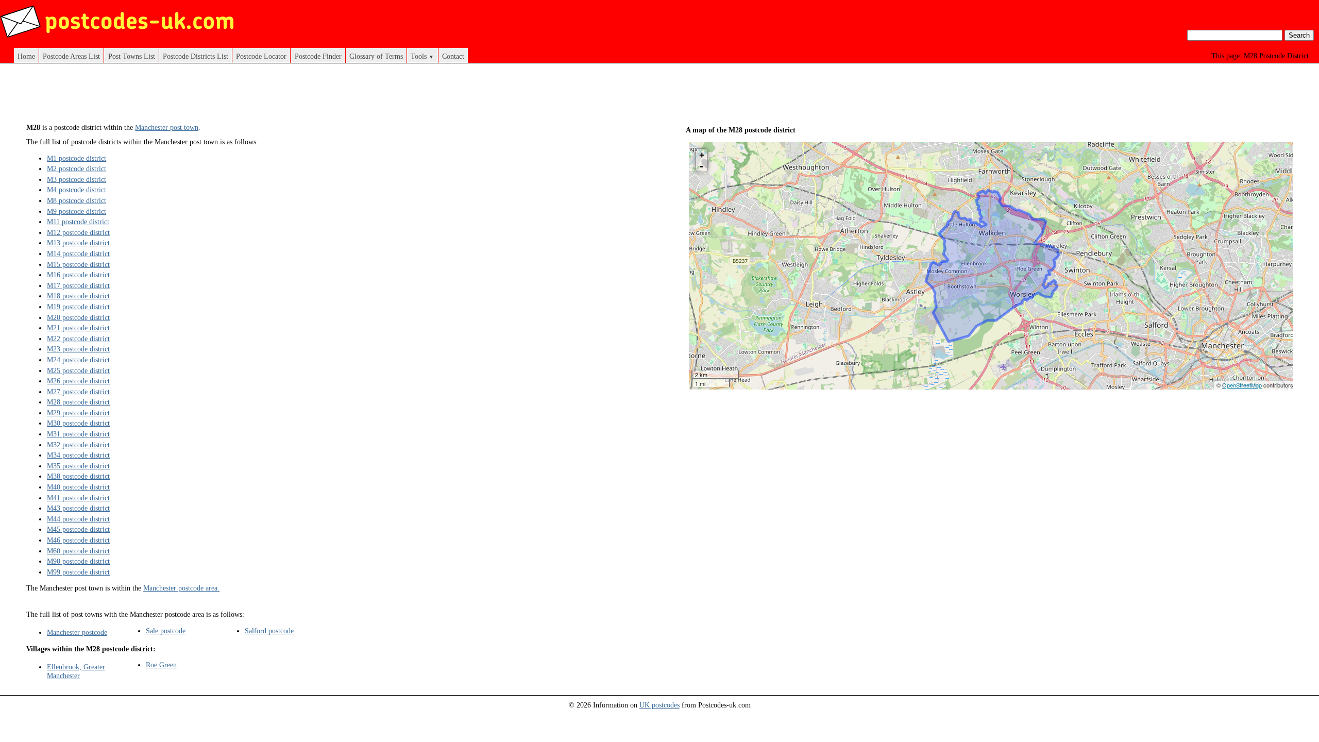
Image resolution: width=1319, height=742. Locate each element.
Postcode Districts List (195, 56)
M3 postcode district (76, 179)
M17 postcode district (78, 285)
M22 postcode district (78, 338)
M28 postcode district (78, 402)
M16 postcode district (78, 275)
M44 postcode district (78, 519)
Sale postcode (165, 631)
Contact (453, 56)
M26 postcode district (78, 381)
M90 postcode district (78, 561)
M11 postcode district (78, 221)
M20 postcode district (78, 317)
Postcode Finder (318, 56)
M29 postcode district (78, 413)
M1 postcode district (76, 158)
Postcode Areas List (71, 56)
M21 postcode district (78, 328)
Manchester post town (166, 127)
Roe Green (161, 665)
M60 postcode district (78, 551)
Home (26, 56)
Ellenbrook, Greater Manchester (76, 671)
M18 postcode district (78, 296)
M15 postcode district (78, 264)
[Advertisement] (329, 97)
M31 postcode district (78, 434)
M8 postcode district (76, 200)
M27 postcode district (78, 391)
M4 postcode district (76, 189)
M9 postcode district (76, 211)
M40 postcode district (78, 487)
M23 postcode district (78, 349)
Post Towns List (131, 56)
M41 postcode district (78, 498)
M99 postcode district (78, 572)
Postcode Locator (261, 56)
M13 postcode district (78, 243)
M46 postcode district (78, 540)
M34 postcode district (78, 455)
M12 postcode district (78, 232)
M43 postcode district (78, 508)
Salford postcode (269, 631)
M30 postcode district (78, 423)
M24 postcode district (78, 360)
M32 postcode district (78, 445)
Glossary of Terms (376, 56)
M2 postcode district (76, 168)
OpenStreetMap (1242, 385)
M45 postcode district (78, 529)
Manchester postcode (77, 632)
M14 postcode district (78, 253)
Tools (422, 56)
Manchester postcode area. (181, 588)
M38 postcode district (78, 476)
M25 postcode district (78, 370)
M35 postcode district (78, 466)
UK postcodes (659, 705)
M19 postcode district (78, 306)
